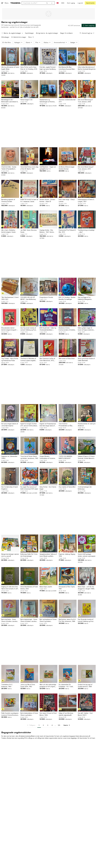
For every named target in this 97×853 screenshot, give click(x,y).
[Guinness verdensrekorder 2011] (68, 89)
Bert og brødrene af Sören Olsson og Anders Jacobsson (48, 620)
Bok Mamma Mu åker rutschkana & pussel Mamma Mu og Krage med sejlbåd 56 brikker (67, 68)
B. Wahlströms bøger (18, 37)
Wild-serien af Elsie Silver (67, 358)
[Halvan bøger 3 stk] (29, 89)
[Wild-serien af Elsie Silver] (68, 348)
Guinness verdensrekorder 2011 (67, 100)
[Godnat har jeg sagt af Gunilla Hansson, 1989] (87, 674)
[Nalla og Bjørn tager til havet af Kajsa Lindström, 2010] (87, 317)
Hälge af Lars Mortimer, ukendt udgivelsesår (66, 714)
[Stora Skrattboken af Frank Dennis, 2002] (29, 576)
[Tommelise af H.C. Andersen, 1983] (10, 674)
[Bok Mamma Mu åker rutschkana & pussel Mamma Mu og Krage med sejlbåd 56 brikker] (68, 56)
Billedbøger (5, 37)
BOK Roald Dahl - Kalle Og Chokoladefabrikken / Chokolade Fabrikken (48, 329)
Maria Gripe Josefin (46, 587)
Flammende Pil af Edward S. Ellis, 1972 (67, 231)
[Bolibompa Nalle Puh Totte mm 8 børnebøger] (29, 543)
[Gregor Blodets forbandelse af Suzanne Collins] (48, 446)
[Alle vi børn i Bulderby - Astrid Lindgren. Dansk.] (10, 219)
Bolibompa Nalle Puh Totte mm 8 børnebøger (28, 555)
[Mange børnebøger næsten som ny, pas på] (10, 543)
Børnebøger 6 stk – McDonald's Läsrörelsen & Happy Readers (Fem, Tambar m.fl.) (9, 101)
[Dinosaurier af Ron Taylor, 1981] (68, 576)
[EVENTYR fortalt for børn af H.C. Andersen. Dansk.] (29, 189)
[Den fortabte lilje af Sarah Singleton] (10, 476)
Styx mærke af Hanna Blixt (67, 487)
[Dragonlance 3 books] (48, 287)
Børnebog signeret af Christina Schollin (8, 200)
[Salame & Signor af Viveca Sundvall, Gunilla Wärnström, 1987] (87, 446)
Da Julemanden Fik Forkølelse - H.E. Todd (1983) (66, 686)
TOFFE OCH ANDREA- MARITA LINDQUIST (65, 457)
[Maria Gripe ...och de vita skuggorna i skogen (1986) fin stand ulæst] (87, 576)
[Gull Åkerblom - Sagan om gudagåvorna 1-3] (48, 156)
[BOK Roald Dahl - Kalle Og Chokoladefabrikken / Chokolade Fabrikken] (48, 317)
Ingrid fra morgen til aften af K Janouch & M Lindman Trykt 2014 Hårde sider (28, 425)
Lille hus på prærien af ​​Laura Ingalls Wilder (10, 68)
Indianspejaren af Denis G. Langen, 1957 (86, 200)
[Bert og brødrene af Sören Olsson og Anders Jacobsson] (48, 609)
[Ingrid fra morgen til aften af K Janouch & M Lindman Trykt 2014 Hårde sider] (29, 413)
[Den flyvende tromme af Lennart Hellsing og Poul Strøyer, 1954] (87, 609)
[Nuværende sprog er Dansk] (57, 3)
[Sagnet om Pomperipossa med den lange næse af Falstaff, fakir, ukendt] (48, 413)
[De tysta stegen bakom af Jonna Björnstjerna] (10, 413)
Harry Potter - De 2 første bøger (48, 488)
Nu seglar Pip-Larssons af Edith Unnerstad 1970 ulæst (29, 488)
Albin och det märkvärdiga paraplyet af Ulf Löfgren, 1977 (48, 686)
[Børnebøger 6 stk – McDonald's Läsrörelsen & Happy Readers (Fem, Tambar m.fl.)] (10, 89)
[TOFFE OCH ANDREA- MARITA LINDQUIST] (68, 446)
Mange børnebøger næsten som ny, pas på (10, 555)
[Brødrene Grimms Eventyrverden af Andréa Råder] (68, 317)
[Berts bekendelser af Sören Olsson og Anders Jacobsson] (29, 702)
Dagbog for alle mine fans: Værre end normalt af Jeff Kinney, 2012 (9, 588)
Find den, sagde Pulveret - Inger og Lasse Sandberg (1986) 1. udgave (48, 68)
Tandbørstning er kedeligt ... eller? (86, 231)
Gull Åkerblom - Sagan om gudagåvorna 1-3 (48, 168)
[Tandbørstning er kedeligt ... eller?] (87, 219)
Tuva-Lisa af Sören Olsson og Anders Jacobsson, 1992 (29, 457)
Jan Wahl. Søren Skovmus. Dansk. (28, 231)
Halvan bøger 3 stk (26, 99)
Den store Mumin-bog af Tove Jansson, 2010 (85, 168)
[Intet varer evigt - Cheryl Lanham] (68, 189)
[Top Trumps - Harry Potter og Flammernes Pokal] (10, 348)
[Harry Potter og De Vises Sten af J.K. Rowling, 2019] (29, 56)
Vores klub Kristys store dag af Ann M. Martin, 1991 (29, 168)
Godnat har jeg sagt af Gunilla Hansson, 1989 (85, 685)
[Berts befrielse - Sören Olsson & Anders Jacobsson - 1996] (10, 609)
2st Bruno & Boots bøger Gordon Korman (66, 168)
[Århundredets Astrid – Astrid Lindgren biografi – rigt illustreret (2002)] (10, 317)
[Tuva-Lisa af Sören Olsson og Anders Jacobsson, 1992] (29, 446)
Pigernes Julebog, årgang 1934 (67, 555)
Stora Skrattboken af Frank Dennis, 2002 (29, 588)
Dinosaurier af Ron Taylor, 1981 (67, 588)
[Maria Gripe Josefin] (48, 576)
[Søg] (47, 3)
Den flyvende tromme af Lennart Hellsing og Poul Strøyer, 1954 (85, 620)
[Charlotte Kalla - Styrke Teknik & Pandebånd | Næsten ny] (10, 156)
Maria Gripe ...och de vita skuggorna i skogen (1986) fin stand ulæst (86, 588)
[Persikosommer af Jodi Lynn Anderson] (87, 413)
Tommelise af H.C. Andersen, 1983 (7, 685)
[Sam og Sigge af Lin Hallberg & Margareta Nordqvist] (87, 287)
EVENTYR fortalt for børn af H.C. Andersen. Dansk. (29, 200)
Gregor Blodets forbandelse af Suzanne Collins (47, 457)
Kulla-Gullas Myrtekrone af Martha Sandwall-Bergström (86, 68)
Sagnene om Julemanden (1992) (9, 457)
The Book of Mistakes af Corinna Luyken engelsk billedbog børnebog (28, 359)
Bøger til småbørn (66, 33)
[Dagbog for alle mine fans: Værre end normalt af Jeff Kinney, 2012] (10, 576)
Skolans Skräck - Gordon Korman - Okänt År (47, 200)
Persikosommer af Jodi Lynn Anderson (86, 424)
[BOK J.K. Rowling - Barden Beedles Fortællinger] (68, 287)
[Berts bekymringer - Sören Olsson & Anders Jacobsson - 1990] (29, 609)
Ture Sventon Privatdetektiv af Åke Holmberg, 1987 (65, 425)
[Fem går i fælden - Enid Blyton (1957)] (87, 702)
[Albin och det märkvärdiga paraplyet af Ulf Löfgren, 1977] (48, 674)
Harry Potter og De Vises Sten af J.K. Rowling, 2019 (28, 68)
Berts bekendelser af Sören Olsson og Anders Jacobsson (29, 714)
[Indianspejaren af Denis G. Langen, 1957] (87, 189)
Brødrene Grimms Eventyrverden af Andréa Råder (67, 329)
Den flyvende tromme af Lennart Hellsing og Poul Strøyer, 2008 (28, 329)
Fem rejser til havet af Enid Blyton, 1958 (48, 714)
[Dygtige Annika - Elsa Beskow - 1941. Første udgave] (48, 219)
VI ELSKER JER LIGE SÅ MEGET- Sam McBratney (28, 298)
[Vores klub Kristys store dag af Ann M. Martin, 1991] (29, 156)
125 (59, 725)
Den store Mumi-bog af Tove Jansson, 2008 (85, 100)
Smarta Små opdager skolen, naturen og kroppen (86, 555)
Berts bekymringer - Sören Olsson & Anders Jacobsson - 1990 (29, 620)
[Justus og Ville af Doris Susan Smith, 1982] (29, 674)
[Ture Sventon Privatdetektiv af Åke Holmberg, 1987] (68, 413)
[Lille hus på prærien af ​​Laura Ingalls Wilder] (10, 56)
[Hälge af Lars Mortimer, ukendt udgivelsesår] (68, 702)
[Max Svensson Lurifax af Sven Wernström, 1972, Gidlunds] (48, 348)
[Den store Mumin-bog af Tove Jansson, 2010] (87, 156)
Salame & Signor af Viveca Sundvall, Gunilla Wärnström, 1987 (87, 457)
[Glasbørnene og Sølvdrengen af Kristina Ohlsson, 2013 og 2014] (48, 89)
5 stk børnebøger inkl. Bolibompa (85, 488)
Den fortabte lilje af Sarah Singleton (9, 488)
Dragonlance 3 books (46, 297)
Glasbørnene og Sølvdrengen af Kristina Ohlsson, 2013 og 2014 (47, 101)
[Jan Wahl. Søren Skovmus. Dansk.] (29, 219)
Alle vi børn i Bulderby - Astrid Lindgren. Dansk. (8, 231)
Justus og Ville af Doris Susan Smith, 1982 (27, 685)
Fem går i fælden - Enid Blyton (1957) (85, 714)
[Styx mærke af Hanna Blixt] (68, 476)
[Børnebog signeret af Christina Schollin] (10, 189)
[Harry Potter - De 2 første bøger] (48, 476)
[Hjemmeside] (15, 3)
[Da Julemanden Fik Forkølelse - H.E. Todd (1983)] (68, 674)
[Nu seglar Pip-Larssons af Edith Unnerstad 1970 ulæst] (29, 476)
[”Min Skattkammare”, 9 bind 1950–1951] (10, 287)
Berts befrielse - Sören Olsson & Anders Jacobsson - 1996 (10, 620)
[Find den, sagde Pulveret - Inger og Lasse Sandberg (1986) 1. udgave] (48, 56)
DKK (62, 3)
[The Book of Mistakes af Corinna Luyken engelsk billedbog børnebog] (29, 348)
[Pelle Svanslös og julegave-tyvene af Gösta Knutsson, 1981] (10, 702)
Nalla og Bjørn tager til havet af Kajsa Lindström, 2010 (86, 329)
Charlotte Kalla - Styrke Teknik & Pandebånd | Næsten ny (8, 168)
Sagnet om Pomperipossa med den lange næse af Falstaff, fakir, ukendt (48, 425)
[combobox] (35, 3)
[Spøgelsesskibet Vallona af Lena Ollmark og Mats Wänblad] (48, 543)
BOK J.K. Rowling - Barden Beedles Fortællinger (67, 298)
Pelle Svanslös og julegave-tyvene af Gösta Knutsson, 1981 (10, 714)
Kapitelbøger (29, 33)
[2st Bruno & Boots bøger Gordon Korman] (68, 156)
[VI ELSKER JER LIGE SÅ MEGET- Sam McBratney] (29, 287)
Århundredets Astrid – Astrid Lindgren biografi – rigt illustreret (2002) (9, 329)
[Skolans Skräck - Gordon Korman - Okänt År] (48, 189)
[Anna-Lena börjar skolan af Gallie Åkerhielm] (87, 348)
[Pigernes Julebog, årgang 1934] (68, 543)
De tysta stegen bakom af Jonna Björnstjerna (9, 424)
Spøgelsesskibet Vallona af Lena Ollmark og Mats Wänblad (48, 555)
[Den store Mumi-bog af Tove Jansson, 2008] (87, 89)
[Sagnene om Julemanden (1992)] (10, 446)
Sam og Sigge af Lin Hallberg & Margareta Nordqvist (84, 298)
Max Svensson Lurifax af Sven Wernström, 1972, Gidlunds (47, 359)
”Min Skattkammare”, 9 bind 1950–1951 (9, 298)
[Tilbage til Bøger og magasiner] (2, 33)
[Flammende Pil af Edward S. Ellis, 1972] (68, 219)
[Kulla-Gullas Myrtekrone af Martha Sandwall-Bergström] (87, 56)
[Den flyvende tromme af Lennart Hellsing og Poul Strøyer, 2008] (29, 317)
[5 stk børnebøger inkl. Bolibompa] (87, 476)
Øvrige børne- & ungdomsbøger (47, 33)
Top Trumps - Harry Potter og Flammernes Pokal (9, 359)
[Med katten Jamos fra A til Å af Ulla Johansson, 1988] (68, 609)
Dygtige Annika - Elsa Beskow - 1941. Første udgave (47, 231)
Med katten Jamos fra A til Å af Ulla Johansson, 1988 (67, 620)
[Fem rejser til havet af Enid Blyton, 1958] (48, 702)
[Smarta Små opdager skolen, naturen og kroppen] (87, 543)
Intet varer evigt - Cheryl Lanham (67, 200)
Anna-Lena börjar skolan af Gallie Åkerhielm (86, 359)
